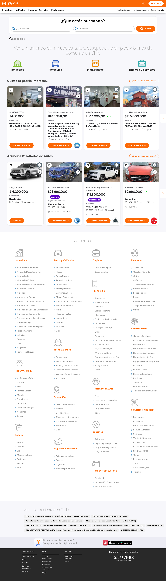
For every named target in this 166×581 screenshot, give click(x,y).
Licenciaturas (62, 412)
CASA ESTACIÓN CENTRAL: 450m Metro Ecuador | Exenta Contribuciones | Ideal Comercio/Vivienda (71, 530)
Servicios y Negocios (143, 409)
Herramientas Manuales (144, 353)
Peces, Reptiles (140, 292)
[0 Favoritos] (49, 90)
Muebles (21, 395)
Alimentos (138, 267)
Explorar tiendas (123, 10)
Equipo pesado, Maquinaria (69, 301)
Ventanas (21, 411)
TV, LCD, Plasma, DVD (105, 348)
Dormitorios (22, 399)
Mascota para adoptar (144, 301)
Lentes (20, 450)
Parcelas (21, 339)
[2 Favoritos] (11, 90)
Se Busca (60, 326)
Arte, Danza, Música (65, 404)
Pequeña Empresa (141, 429)
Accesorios (61, 284)
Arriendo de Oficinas (27, 305)
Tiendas (67, 562)
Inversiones (138, 417)
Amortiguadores (63, 288)
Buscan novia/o (140, 288)
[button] (40, 96)
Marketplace (57, 10)
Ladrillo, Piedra (140, 369)
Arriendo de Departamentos (30, 301)
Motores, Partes (63, 314)
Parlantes (99, 336)
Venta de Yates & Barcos (68, 374)
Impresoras (100, 323)
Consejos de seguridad (140, 10)
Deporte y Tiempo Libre (106, 443)
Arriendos (21, 292)
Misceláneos (139, 344)
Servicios (137, 378)
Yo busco (60, 378)
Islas (19, 343)
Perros (136, 297)
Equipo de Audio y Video (106, 319)
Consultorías (139, 442)
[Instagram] (120, 557)
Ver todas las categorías (69, 557)
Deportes (97, 431)
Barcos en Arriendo (65, 361)
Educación (60, 397)
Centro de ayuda (157, 10)
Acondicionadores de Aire (107, 357)
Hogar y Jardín (23, 370)
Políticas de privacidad (46, 563)
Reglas (44, 573)
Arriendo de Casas (26, 297)
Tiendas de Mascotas (143, 284)
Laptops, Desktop (103, 327)
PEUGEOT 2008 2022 (80, 525)
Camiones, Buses (64, 292)
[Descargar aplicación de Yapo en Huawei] (105, 543)
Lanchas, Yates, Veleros (67, 369)
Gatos (136, 276)
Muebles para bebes (65, 468)
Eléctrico (137, 365)
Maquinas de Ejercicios (105, 447)
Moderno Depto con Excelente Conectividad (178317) (118, 525)
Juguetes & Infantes (65, 448)
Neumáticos (61, 318)
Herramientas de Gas (143, 357)
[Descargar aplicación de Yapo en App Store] (114, 543)
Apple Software (102, 302)
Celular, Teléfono (102, 310)
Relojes (20, 463)
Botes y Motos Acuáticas (68, 365)
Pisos (19, 386)
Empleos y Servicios (38, 10)
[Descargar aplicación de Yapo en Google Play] (126, 543)
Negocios (21, 347)
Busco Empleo (101, 272)
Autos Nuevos (62, 276)
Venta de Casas (24, 276)
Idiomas (59, 408)
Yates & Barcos (62, 349)
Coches (59, 460)
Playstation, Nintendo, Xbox (108, 340)
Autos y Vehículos (64, 260)
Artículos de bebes (65, 456)
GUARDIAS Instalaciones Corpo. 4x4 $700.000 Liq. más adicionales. (57, 516)
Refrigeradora (101, 365)
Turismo (137, 471)
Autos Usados (62, 267)
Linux (97, 331)
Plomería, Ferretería (142, 374)
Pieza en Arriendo (25, 330)
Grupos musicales (103, 408)
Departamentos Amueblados (31, 318)
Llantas (59, 322)
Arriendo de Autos (65, 280)
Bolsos (20, 442)
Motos (59, 272)
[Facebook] (115, 557)
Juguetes (60, 464)
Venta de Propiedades (27, 267)
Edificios (21, 335)
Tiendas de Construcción (145, 390)
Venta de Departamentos (29, 272)
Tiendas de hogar (25, 407)
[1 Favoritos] (126, 165)
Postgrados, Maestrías (66, 421)
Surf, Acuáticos (102, 451)
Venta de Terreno (25, 288)
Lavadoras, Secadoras (105, 361)
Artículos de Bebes (26, 378)
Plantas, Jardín (24, 390)
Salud (136, 463)
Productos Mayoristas (143, 425)
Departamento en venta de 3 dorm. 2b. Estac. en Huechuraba (54, 521)
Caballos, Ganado (141, 272)
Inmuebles (7, 10)
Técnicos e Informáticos (67, 417)
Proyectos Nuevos (25, 351)
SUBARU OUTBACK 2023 (132, 530)
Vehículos (20, 10)
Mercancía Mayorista (104, 470)
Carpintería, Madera (142, 336)
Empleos (97, 260)
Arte (97, 396)
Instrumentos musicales (106, 400)
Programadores (140, 450)
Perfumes (21, 459)
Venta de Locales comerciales (31, 284)
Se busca (21, 403)
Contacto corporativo (26, 567)
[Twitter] (124, 557)
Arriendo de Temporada (28, 314)
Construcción (139, 328)
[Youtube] (132, 557)
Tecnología (98, 290)
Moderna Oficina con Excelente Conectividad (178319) (111, 521)
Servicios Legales (141, 467)
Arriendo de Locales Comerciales (32, 309)
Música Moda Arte (102, 388)
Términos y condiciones (47, 557)
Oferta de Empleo (103, 267)
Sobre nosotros (28, 556)
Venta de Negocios (142, 438)
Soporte (25, 563)
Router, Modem (102, 344)
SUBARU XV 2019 (154, 525)
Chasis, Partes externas (67, 297)
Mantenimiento (140, 386)
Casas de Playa (24, 322)
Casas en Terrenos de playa (30, 326)
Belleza (19, 435)
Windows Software (104, 353)
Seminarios (61, 425)
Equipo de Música (64, 305)
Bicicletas (99, 439)
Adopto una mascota (143, 305)
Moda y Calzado (25, 455)
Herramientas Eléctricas (144, 348)
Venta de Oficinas (25, 280)
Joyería (20, 446)
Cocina (20, 382)
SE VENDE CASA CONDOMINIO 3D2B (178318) (46, 525)
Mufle (58, 309)
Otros (20, 416)
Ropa (19, 467)
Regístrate (25, 571)
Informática (100, 315)
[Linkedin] (128, 557)
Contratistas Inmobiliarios (145, 340)
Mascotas (137, 260)
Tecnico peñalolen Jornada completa (109, 516)
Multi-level (138, 421)
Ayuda (24, 560)
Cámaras (99, 306)
